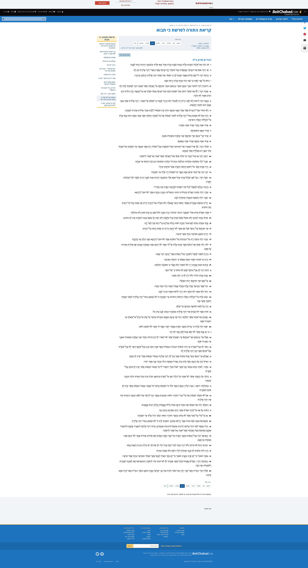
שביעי (147, 43)
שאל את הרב (41, 12)
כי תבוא (172, 25)
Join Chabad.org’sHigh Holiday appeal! (164, 2)
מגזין (183, 534)
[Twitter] (97, 554)
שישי (152, 43)
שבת (149, 534)
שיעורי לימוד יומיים (162, 534)
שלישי (169, 43)
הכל (135, 43)
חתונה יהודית (146, 532)
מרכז (202, 561)
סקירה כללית (130, 530)
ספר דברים (182, 25)
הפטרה (141, 43)
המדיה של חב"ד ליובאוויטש (192, 561)
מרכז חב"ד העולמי (148, 553)
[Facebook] (102, 554)
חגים (149, 530)
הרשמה (166, 536)
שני (174, 43)
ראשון (178, 43)
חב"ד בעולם (130, 539)
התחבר (59, 12)
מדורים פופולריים (264, 19)
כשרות (148, 536)
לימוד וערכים (282, 19)
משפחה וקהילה (245, 19)
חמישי (158, 43)
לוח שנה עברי (164, 532)
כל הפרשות (194, 25)
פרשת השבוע (206, 25)
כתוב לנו (98, 561)
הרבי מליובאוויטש (129, 532)
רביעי (163, 43)
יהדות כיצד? (297, 19)
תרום (12, 12)
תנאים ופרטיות (108, 561)
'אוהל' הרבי (131, 534)
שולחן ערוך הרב (129, 536)
